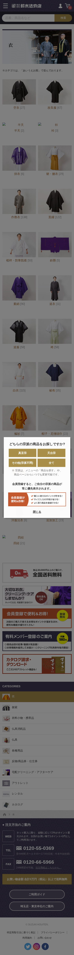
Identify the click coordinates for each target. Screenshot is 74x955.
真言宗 (22, 452)
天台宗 (51, 452)
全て (51, 462)
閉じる (37, 511)
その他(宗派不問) (22, 462)
